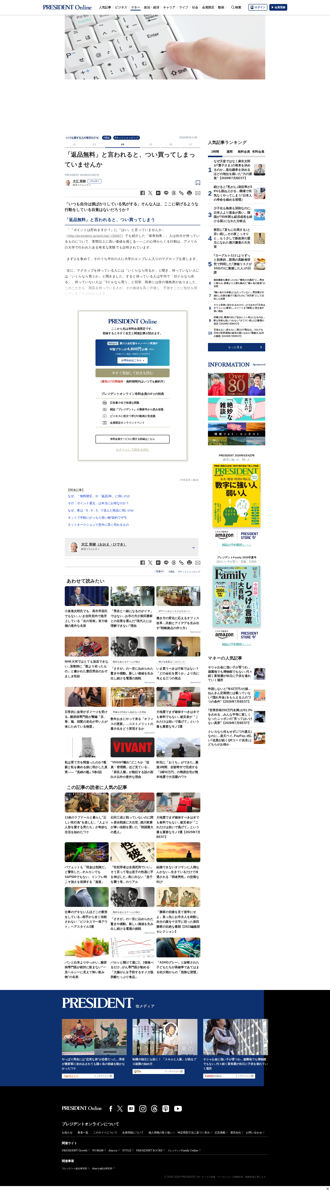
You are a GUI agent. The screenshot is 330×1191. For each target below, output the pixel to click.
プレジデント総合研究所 (74, 1168)
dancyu (112, 1150)
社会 (195, 7)
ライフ (183, 7)
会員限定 (208, 7)
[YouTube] (178, 1108)
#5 (150, 144)
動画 (221, 7)
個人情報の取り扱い (161, 1132)
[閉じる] (327, 1188)
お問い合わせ (254, 1132)
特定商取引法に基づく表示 (194, 1132)
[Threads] (154, 1108)
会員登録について (133, 1132)
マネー (135, 7)
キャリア (169, 7)
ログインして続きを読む (132, 449)
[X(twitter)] (120, 1109)
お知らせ (67, 1132)
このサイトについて (105, 1132)
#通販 (107, 137)
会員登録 (280, 7)
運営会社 (235, 1132)
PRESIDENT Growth (74, 1150)
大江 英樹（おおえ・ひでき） (104, 544)
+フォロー (94, 181)
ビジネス (121, 7)
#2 (74, 144)
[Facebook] (110, 1109)
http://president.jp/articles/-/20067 (95, 236)
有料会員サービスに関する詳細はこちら (132, 439)
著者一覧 (83, 1132)
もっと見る (235, 347)
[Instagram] (142, 1108)
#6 (170, 144)
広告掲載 (220, 1132)
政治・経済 (151, 7)
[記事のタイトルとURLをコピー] (181, 193)
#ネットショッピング (126, 137)
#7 (190, 144)
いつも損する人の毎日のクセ (82, 137)
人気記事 (105, 7)
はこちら (236, 545)
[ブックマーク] (198, 182)
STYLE (126, 1150)
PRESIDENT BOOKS (149, 1150)
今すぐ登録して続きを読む (132, 373)
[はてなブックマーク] (131, 1108)
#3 (94, 144)
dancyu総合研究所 (102, 1168)
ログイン (260, 7)
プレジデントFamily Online (182, 1150)
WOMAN (98, 1150)
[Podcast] (165, 1108)
